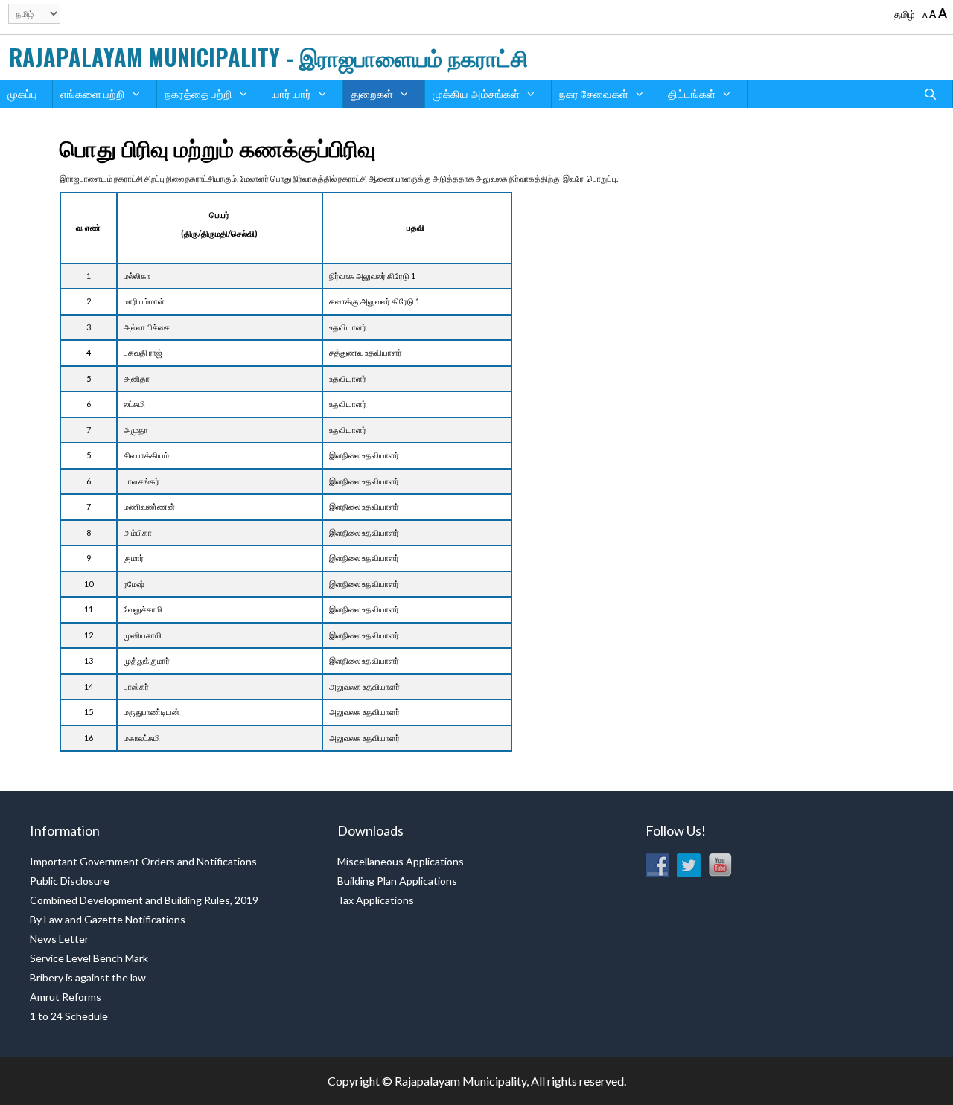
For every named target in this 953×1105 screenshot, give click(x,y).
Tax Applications (375, 900)
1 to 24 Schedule (69, 1016)
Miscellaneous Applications (400, 861)
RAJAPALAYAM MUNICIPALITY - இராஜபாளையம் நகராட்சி (268, 57)
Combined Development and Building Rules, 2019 (144, 900)
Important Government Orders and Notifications (143, 861)
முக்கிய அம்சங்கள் (476, 93)
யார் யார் (291, 93)
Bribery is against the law (88, 977)
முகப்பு (22, 93)
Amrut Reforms (65, 996)
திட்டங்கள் (691, 93)
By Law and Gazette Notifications (107, 919)
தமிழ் (904, 14)
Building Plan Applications (397, 880)
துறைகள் (372, 93)
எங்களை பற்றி (92, 93)
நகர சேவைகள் (593, 93)
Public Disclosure (69, 880)
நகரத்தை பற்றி (198, 93)
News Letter (59, 938)
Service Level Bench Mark (89, 958)
